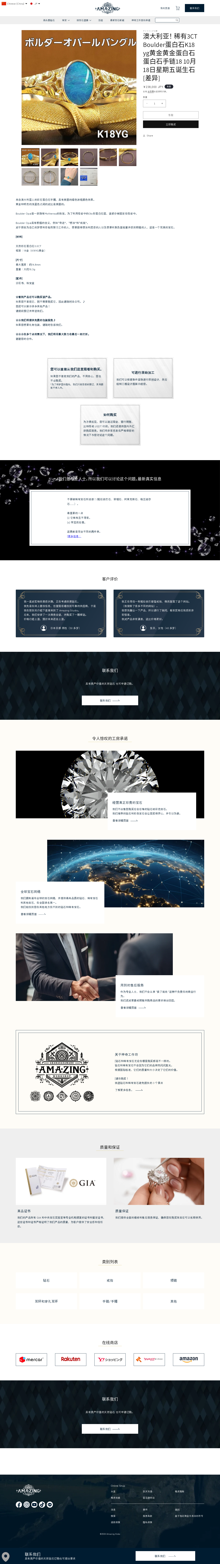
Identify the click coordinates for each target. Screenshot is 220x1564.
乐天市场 (147, 1491)
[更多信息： (74, 536)
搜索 (113, 1516)
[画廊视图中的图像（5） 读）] (108, 157)
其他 (173, 1301)
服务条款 (147, 1516)
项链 (173, 1280)
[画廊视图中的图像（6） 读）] (128, 157)
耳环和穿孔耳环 (46, 1301)
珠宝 (66, 21)
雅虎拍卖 (115, 1498)
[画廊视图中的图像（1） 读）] (30, 157)
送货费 (151, 91)
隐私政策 (147, 1522)
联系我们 (194, 8)
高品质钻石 (49, 20)
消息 (113, 1509)
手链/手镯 (110, 1301)
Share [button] (150, 135)
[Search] (177, 20)
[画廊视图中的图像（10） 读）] (89, 177)
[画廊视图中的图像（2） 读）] (50, 157)
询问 (177, 1509)
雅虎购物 (179, 1491)
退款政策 (115, 1522)
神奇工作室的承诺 (141, 20)
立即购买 (171, 124)
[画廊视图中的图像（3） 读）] (69, 157)
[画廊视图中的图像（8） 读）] (50, 177)
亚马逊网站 (149, 1498)
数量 (145, 97)
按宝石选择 (83, 21)
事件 (145, 1509)
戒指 (110, 1280)
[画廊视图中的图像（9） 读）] (69, 177)
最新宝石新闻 (117, 20)
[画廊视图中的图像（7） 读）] (30, 177)
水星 (113, 1491)
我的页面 (165, 8)
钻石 (46, 1280)
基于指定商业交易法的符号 (189, 1516)
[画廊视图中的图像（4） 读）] (89, 157)
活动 (100, 20)
